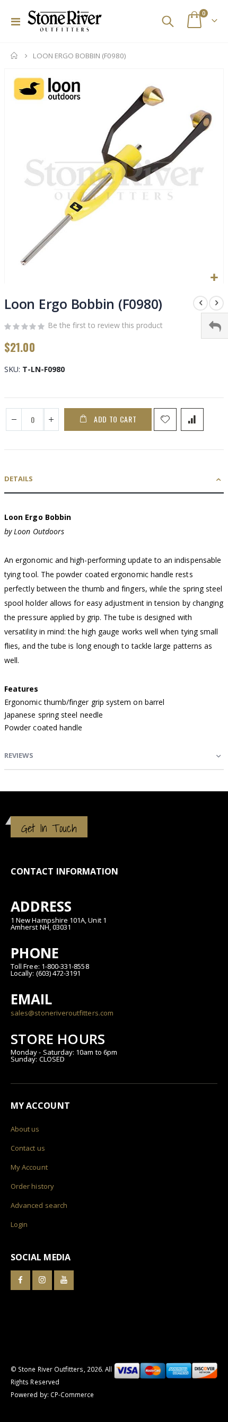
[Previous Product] (200, 303)
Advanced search (39, 1205)
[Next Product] (216, 303)
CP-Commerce (72, 1394)
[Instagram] (42, 1280)
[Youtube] (64, 1280)
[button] (214, 278)
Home (14, 55)
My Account (29, 1167)
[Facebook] (20, 1280)
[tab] (114, 479)
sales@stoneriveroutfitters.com (62, 1013)
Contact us (28, 1148)
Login (19, 1224)
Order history (32, 1186)
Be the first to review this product (105, 325)
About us (25, 1129)
